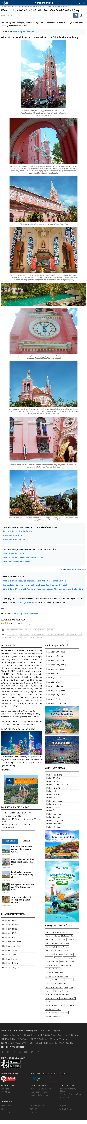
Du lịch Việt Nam (37, 1105)
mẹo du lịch (69, 980)
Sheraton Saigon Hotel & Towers (18, 531)
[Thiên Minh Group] (35, 1078)
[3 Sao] (5, 623)
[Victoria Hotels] (53, 1078)
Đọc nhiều (10, 841)
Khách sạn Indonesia (55, 669)
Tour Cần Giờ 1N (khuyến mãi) (16, 561)
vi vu (66, 987)
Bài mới (26, 841)
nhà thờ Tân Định (28, 637)
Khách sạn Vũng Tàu (11, 967)
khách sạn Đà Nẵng (52, 969)
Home (3, 6)
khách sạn (58, 958)
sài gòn (39, 637)
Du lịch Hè (63, 1105)
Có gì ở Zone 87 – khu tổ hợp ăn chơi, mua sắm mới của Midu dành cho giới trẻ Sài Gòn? (43, 589)
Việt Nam (49, 991)
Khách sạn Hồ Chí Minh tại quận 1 (16, 824)
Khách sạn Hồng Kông (56, 664)
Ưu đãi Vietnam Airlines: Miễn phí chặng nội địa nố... (23, 861)
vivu (71, 987)
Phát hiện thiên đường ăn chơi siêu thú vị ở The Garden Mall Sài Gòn (34, 581)
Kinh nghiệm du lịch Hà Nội (55, 972)
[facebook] (75, 15)
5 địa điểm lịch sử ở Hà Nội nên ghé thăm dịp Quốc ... (21, 849)
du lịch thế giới (51, 951)
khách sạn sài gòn (38, 634)
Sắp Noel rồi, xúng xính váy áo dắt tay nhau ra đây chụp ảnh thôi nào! (35, 585)
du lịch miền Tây (51, 943)
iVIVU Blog (5, 1092)
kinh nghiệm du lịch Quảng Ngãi (57, 976)
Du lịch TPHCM (24, 634)
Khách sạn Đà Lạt (9, 920)
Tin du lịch (5, 1109)
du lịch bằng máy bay (59, 932)
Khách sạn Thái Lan (54, 699)
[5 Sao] (9, 623)
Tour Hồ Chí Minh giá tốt (15, 807)
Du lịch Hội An (72, 940)
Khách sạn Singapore (55, 694)
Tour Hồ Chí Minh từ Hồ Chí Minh (16, 813)
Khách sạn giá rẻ (69, 958)
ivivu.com (49, 958)
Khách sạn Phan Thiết (11, 946)
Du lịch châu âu (67, 936)
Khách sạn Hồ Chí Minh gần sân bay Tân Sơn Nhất (21, 820)
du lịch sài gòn (12, 634)
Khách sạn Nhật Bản (55, 686)
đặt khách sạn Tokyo (53, 1002)
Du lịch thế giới (65, 1109)
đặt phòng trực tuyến (53, 1016)
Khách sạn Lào (52, 673)
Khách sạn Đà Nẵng (10, 924)
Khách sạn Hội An (9, 933)
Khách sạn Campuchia (55, 652)
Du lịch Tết (5, 1112)
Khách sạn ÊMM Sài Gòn (13, 535)
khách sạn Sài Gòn (25, 602)
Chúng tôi (5, 1089)
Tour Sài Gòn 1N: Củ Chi (13, 553)
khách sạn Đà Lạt (66, 965)
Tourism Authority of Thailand (69, 1090)
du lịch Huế (50, 940)
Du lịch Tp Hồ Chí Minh (23, 31)
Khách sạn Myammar (55, 682)
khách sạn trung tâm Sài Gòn (11, 637)
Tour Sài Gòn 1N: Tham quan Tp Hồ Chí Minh (23, 557)
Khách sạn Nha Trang (11, 941)
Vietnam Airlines (67, 1097)
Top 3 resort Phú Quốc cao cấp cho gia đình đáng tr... (21, 899)
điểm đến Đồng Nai (52, 998)
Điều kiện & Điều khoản (40, 1089)
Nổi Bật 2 (51, 630)
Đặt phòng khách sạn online (64, 991)
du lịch (48, 932)
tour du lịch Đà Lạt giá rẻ (54, 987)
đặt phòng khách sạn (53, 1009)
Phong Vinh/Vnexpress (75, 569)
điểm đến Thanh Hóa (61, 994)
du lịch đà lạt (63, 954)
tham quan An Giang (60, 983)
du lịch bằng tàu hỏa (53, 936)
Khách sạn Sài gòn (10, 959)
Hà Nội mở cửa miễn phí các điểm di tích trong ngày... (22, 887)
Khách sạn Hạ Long (10, 963)
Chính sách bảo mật (39, 1092)
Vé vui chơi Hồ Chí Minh (12, 816)
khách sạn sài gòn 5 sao (55, 634)
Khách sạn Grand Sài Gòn (14, 539)
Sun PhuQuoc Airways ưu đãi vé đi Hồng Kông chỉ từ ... (22, 874)
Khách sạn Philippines (55, 690)
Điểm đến (42, 630)
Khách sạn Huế (8, 937)
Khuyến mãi (6, 1105)
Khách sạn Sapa (9, 954)
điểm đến (49, 994)
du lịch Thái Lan (63, 947)
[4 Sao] (7, 623)
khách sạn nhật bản (67, 962)
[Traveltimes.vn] (62, 858)
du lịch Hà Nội (60, 940)
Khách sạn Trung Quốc (56, 703)
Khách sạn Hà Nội (9, 929)
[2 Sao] (4, 623)
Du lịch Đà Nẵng (51, 954)
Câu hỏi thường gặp (39, 1095)
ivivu (71, 954)
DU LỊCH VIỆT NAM (11, 6)
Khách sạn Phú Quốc (11, 950)
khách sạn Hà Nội (52, 962)
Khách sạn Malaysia (54, 677)
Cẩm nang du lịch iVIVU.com (25, 613)
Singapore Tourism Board (71, 1094)
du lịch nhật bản (64, 943)
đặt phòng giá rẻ (70, 1005)
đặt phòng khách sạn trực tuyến (57, 1013)
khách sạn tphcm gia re (73, 634)
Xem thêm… (6, 770)
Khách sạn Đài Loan (54, 656)
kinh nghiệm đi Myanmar (54, 980)
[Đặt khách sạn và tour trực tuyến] (62, 734)
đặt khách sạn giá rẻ (68, 998)
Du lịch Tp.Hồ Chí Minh (26, 6)
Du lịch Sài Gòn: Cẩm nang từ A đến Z (18, 729)
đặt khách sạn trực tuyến (54, 1005)
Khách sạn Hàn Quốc (55, 660)
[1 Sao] (2, 623)
